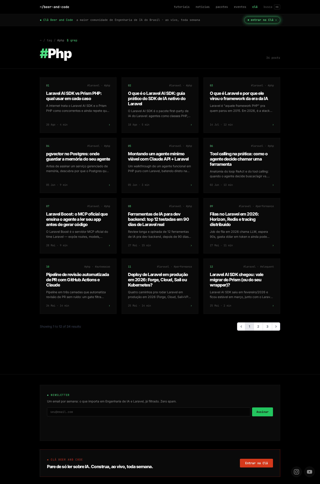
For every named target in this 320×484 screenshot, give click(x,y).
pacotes (222, 7)
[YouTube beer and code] (309, 472)
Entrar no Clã (256, 463)
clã (255, 7)
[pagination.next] (276, 326)
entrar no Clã (264, 20)
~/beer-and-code (54, 7)
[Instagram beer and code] (296, 472)
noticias (203, 7)
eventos (240, 7)
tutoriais (182, 7)
